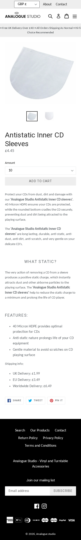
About (47, 4)
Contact (61, 4)
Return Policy (28, 438)
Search (20, 430)
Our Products (40, 430)
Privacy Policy (53, 438)
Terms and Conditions (40, 446)
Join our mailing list (40, 480)
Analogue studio (46, 534)
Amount (10, 163)
